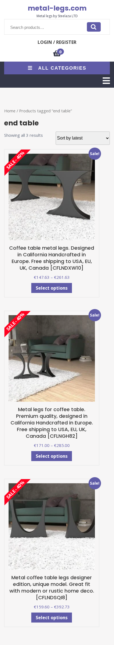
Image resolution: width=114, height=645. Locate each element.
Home (9, 110)
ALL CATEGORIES (62, 68)
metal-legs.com (57, 8)
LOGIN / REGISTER (57, 42)
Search (94, 27)
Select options (52, 288)
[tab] (106, 81)
